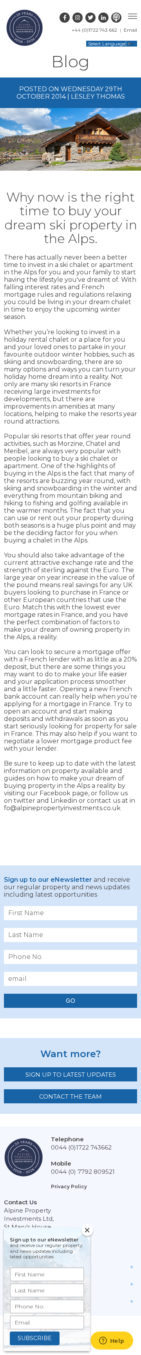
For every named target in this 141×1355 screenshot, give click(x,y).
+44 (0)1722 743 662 (94, 30)
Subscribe (35, 1338)
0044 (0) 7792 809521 (83, 1171)
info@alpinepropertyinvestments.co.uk (69, 804)
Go (70, 1000)
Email (130, 30)
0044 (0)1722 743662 (81, 1147)
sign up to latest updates (70, 1074)
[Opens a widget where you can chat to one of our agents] (111, 1341)
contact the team (70, 1096)
